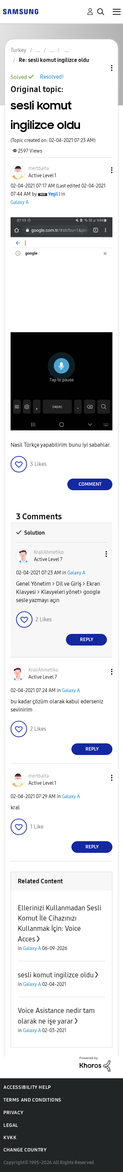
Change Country (24, 1150)
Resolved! (52, 77)
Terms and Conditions (32, 1100)
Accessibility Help (27, 1087)
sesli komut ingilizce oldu (56, 975)
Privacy (13, 1113)
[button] (100, 170)
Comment (90, 484)
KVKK (9, 1138)
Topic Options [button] (100, 68)
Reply (86, 639)
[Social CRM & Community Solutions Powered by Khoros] (95, 1063)
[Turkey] (20, 11)
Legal (10, 1125)
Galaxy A (20, 202)
